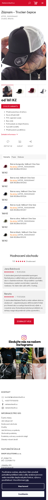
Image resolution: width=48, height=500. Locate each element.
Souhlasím (23, 494)
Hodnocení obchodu (24, 256)
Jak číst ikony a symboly (10, 430)
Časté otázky (6, 418)
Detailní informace (8, 134)
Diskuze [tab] (21, 157)
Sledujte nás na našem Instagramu (24, 343)
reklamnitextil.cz (11, 404)
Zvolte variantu (10, 106)
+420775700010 (11, 401)
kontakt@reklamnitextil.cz (15, 397)
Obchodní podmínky (9, 433)
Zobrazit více (24, 321)
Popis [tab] (14, 157)
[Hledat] (29, 3)
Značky (4, 427)
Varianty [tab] (6, 157)
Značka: (7, 19)
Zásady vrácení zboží (9, 439)
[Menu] (42, 3)
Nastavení (23, 486)
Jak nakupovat (7, 421)
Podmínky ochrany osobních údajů (14, 436)
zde (27, 480)
